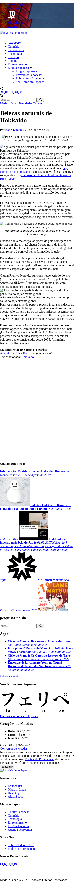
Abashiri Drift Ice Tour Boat (17, 353)
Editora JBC (15, 786)
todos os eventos (10, 676)
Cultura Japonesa (18, 812)
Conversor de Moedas (13, 748)
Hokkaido (27, 356)
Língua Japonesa (18, 67)
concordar (7, 766)
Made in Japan (9, 103)
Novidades (14, 43)
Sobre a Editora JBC (21, 845)
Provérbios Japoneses (29, 75)
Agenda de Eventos (20, 829)
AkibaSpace (15, 796)
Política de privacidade (22, 848)
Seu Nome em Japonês (30, 82)
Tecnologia (15, 53)
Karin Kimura (13, 130)
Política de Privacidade (39, 759)
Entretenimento (17, 64)
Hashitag (13, 793)
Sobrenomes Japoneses (30, 78)
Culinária (13, 46)
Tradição (13, 57)
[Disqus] (37, 408)
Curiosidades (16, 50)
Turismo (13, 60)
